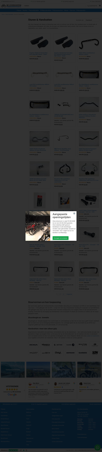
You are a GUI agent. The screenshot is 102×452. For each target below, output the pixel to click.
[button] (74, 213)
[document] (51, 226)
